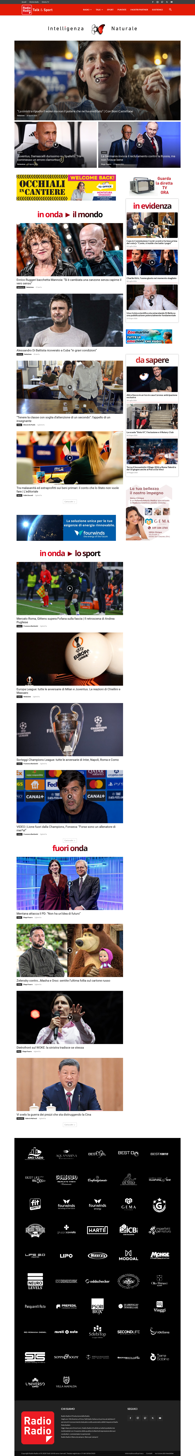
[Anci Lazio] (35, 1153)
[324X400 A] (149, 542)
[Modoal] (129, 1255)
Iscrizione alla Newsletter (164, 1453)
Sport (110, 9)
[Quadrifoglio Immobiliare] (129, 1306)
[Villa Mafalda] (66, 1382)
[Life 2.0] (35, 1255)
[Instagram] (157, 2)
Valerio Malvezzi (31, 1118)
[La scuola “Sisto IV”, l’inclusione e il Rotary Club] (152, 416)
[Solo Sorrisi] (160, 1331)
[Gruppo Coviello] (66, 1229)
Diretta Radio (34, 2)
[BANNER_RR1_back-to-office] (66, 202)
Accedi (24, 2)
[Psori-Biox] (97, 1306)
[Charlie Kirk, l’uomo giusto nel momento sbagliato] (152, 262)
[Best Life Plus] (35, 1178)
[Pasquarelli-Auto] (35, 1306)
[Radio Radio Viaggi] (160, 1306)
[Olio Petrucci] (160, 1280)
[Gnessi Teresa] (35, 1229)
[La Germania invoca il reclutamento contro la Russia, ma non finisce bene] (139, 145)
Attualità (20, 1118)
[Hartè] (97, 1229)
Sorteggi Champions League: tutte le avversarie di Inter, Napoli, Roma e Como (68, 759)
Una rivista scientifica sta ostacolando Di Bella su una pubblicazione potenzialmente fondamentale (151, 314)
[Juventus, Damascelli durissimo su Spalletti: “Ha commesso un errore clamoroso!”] (55, 145)
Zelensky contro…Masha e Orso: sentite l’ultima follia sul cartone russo (63, 980)
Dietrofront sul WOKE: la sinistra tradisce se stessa (50, 1047)
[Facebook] (153, 2)
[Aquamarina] (66, 1153)
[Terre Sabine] (160, 1357)
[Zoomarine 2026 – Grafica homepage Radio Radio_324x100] (149, 345)
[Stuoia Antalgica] (129, 1357)
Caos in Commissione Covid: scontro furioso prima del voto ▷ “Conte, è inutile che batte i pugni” (152, 241)
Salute (19, 495)
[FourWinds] (66, 1204)
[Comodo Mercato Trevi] (66, 1178)
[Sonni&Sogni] (66, 1357)
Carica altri (69, 501)
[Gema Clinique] (129, 1204)
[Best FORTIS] (160, 1153)
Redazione (21, 115)
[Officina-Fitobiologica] (129, 1280)
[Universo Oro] (35, 1382)
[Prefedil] (66, 1306)
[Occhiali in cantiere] (66, 1280)
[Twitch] (162, 2)
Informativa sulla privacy (134, 1453)
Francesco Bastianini (31, 626)
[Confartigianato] (97, 1178)
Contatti (149, 1453)
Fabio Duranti (28, 495)
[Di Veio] (129, 1178)
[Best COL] (97, 1153)
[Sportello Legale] (97, 1357)
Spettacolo (20, 287)
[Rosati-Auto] (66, 1331)
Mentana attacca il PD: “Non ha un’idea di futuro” (49, 913)
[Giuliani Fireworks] (160, 1204)
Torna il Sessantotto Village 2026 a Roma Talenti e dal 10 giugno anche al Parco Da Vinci (151, 468)
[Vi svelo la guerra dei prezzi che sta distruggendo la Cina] (70, 1084)
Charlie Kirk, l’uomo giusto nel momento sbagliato (151, 278)
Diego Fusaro (28, 917)
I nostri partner (139, 9)
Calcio (19, 626)
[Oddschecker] (97, 1280)
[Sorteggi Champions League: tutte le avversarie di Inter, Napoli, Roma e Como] (70, 729)
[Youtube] (171, 2)
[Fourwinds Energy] (97, 1204)
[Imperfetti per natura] (160, 1229)
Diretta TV (45, 2)
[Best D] (129, 1153)
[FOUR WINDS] (66, 543)
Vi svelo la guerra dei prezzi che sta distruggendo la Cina (54, 1114)
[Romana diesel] (35, 1331)
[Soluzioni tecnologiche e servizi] (35, 1357)
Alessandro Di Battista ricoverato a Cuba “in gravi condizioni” (57, 350)
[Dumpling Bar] (160, 1178)
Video (104, 152)
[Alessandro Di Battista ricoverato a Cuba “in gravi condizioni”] (70, 320)
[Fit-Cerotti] (35, 1204)
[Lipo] (66, 1255)
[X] (167, 2)
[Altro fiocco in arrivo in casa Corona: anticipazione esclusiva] (152, 379)
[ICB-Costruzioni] (129, 1229)
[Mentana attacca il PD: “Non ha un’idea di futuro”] (70, 883)
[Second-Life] (129, 1331)
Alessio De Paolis (29, 425)
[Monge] (160, 1255)
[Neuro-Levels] (35, 1280)
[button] (170, 10)
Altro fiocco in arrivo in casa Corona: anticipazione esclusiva (152, 396)
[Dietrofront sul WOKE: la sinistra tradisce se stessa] (70, 1017)
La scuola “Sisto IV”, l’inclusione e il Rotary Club (150, 432)
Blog (18, 1051)
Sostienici (157, 9)
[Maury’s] (97, 1255)
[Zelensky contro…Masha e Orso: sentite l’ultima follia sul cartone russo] (70, 950)
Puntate (121, 9)
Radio (86, 9)
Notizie (19, 354)
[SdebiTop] (97, 1331)
